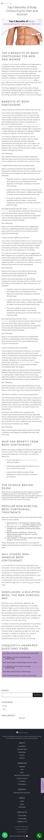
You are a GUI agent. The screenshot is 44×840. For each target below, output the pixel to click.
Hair (4, 709)
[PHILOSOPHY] (22, 746)
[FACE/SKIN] (22, 766)
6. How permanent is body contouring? (21, 675)
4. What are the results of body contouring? (18, 667)
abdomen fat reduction (29, 460)
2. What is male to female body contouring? (18, 657)
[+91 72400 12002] (22, 818)
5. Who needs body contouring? (18, 671)
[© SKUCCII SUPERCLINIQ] (22, 827)
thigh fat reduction (27, 362)
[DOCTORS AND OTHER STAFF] (22, 792)
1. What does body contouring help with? (21, 653)
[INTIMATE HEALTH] (22, 778)
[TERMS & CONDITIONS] (22, 829)
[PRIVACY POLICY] (22, 832)
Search (37, 695)
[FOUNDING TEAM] (22, 749)
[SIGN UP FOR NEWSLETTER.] (22, 836)
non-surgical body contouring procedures (17, 80)
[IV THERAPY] (22, 781)
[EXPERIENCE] (22, 752)
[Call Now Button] (39, 835)
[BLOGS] (22, 804)
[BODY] (22, 772)
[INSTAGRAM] (22, 807)
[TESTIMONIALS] (22, 784)
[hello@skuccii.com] (22, 821)
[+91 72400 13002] (22, 815)
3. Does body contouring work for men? (21, 662)
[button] (22, 653)
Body (5, 706)
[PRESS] (22, 801)
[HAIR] (22, 769)
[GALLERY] (22, 755)
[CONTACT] (22, 758)
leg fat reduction (15, 525)
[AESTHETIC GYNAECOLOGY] (22, 775)
